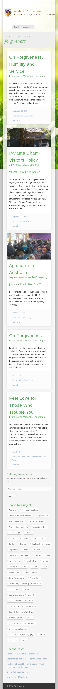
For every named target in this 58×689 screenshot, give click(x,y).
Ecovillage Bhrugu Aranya (41, 544)
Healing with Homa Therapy (19, 555)
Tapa (28, 457)
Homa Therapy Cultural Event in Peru (22, 653)
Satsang (28, 221)
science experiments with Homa (21, 600)
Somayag (42, 634)
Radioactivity (13, 589)
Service (31, 617)
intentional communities (18, 566)
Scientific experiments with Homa (21, 612)
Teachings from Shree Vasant (22, 116)
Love (45, 566)
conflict (11, 544)
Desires (23, 544)
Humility (45, 561)
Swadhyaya (13, 640)
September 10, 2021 (20, 216)
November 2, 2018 (19, 313)
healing (37, 550)
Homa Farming (14, 561)
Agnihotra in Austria (37, 521)
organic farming (31, 572)
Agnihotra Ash (43, 516)
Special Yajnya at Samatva (18, 672)
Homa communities (42, 555)
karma (35, 566)
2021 (14, 221)
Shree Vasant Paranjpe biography (21, 634)
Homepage (21, 221)
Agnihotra (12, 510)
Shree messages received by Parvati (22, 623)
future (25, 550)
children (29, 532)
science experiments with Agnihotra (22, 595)
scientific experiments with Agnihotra (22, 606)
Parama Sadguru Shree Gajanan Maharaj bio (25, 584)
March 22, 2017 (18, 375)
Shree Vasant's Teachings (18, 629)
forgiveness (13, 550)
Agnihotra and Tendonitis (17, 677)
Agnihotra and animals (30, 510)
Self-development (18, 457)
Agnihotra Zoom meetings (18, 527)
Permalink (16, 120)
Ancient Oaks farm (40, 527)
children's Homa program (18, 538)
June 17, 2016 (17, 452)
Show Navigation (44, 24)
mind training (14, 572)
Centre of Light (14, 532)
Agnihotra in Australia (16, 521)
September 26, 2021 (20, 111)
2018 (14, 318)
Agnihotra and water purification (20, 516)
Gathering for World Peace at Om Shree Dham (27, 658)
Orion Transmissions (16, 578)
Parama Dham (35, 578)
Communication (39, 538)
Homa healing (31, 561)
